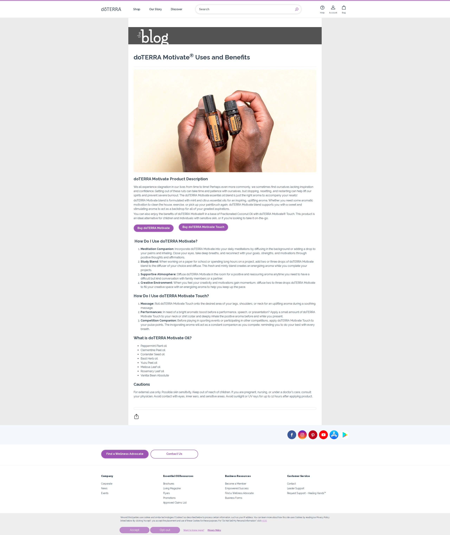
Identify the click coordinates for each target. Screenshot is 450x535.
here (264, 521)
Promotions (169, 497)
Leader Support (295, 488)
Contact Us (174, 454)
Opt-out (165, 530)
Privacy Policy (214, 530)
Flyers (166, 493)
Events (104, 493)
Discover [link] (176, 9)
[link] (322, 9)
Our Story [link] (155, 9)
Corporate (106, 483)
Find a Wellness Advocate (124, 454)
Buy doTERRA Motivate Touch (203, 227)
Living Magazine (172, 488)
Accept (134, 530)
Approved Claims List (175, 502)
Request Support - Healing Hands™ (306, 493)
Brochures (168, 483)
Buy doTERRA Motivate (153, 228)
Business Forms (233, 497)
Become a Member (235, 483)
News (104, 488)
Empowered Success (237, 488)
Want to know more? (193, 530)
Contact (291, 483)
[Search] (296, 9)
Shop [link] (136, 9)
